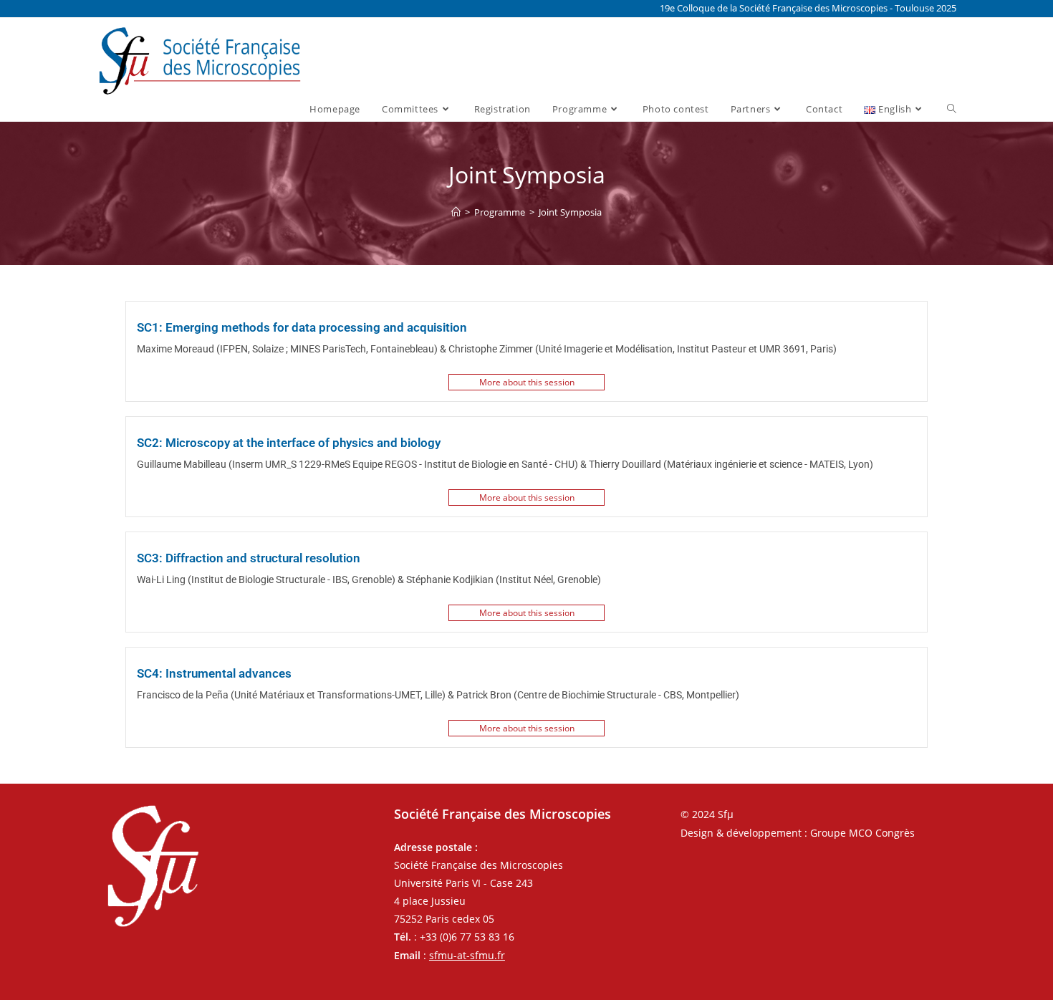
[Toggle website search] (951, 109)
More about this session (526, 382)
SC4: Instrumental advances (214, 673)
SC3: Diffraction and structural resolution (248, 558)
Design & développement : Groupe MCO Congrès (798, 833)
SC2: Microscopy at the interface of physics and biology (289, 443)
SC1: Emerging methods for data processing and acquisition (302, 327)
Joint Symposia (570, 212)
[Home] (456, 212)
